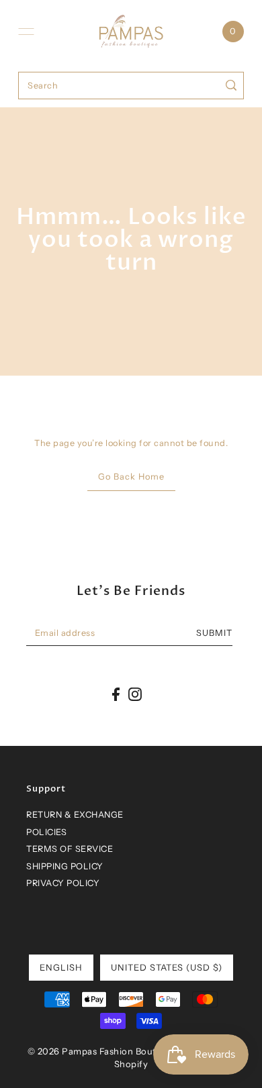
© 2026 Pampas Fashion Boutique (101, 1051)
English (61, 967)
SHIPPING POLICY (64, 866)
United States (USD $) (166, 967)
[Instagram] (135, 694)
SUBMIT (214, 633)
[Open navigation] (26, 31)
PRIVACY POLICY (62, 883)
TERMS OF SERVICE (69, 849)
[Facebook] (116, 694)
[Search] (231, 85)
